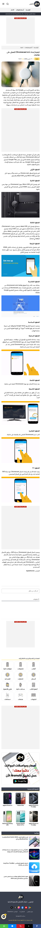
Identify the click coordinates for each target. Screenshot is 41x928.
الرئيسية (28, 10)
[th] (15, 907)
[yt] (26, 907)
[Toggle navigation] (3, 4)
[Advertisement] (20, 31)
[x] (11, 907)
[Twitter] (29, 926)
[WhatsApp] (4, 926)
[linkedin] (12, 926)
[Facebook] (37, 926)
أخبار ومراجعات (28, 47)
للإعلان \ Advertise (12, 911)
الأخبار (12, 10)
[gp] (30, 907)
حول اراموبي (30, 911)
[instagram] (19, 907)
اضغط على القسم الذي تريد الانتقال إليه (29, 658)
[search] (7, 4)
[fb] (22, 907)
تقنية (21, 47)
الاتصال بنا (22, 911)
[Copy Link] (20, 926)
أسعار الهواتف (20, 10)
